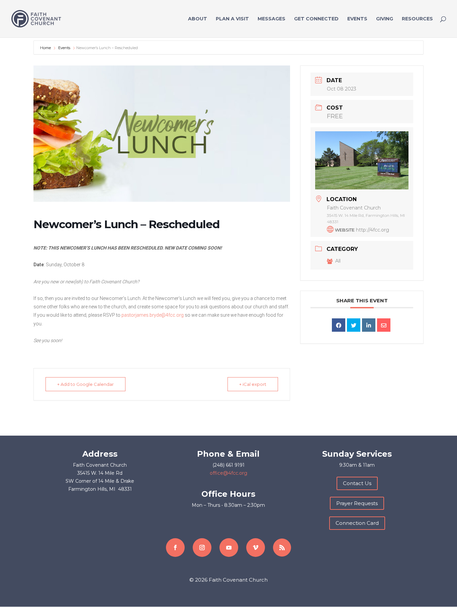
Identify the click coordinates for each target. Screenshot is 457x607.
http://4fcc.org (372, 230)
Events (357, 19)
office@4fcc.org (228, 473)
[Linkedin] (368, 325)
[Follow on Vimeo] (255, 547)
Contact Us (357, 483)
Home (46, 47)
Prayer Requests (357, 503)
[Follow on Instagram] (202, 547)
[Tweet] (353, 325)
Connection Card (357, 523)
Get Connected (316, 19)
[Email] (383, 325)
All (338, 261)
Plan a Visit (232, 19)
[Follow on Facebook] (175, 547)
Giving (384, 19)
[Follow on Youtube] (228, 547)
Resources (417, 19)
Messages (271, 19)
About (197, 19)
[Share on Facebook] (338, 325)
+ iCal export (252, 384)
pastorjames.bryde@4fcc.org (152, 315)
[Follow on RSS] (282, 548)
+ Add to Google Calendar (85, 384)
